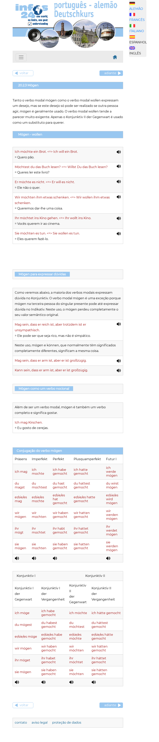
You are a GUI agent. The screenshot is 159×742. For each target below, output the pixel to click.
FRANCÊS (137, 20)
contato (21, 722)
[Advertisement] (144, 121)
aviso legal (40, 722)
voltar (24, 73)
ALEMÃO (136, 9)
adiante (110, 73)
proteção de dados (66, 722)
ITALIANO (136, 31)
